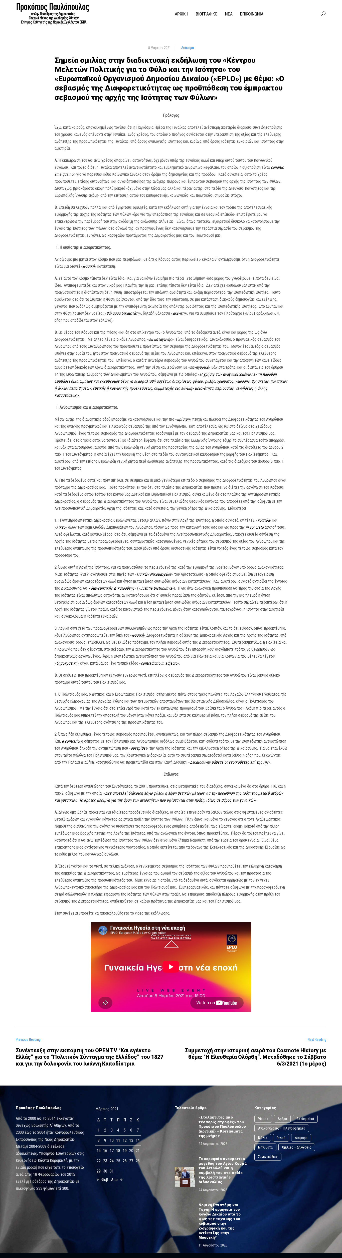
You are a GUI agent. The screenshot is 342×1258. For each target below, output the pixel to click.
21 (138, 1150)
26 (125, 1161)
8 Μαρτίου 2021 (159, 48)
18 (118, 1150)
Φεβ (104, 1179)
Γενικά (281, 1138)
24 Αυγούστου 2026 (213, 1144)
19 (125, 1150)
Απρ (115, 1179)
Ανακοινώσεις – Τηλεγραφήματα (281, 1128)
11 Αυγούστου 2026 (213, 1245)
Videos (263, 1119)
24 (112, 1161)
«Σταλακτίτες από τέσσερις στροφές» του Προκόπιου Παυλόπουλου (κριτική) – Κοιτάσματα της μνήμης (222, 1126)
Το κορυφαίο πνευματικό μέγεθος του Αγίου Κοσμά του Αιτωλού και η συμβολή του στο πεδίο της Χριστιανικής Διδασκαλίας (223, 1170)
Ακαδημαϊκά (305, 1119)
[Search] (323, 14)
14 (138, 1140)
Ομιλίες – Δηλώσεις (296, 1147)
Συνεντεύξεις (268, 1157)
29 (99, 1171)
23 (105, 1161)
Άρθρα (282, 1119)
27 (131, 1161)
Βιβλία (262, 1138)
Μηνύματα (265, 1147)
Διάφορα (187, 48)
